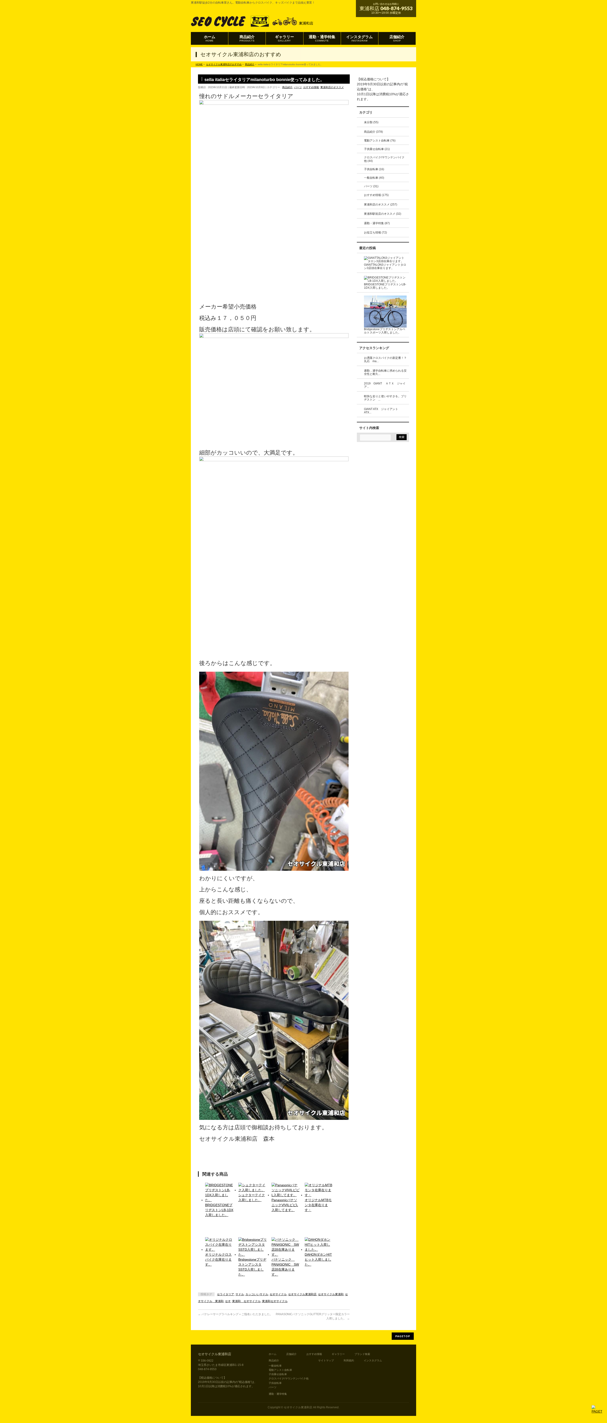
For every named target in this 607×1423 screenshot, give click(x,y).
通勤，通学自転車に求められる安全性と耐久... (385, 372)
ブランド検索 (362, 1354)
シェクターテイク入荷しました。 (251, 1197)
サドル (239, 1294)
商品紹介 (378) (373, 131)
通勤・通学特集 (278, 1393)
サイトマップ (326, 1360)
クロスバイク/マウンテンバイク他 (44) (384, 159)
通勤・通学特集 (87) (377, 223)
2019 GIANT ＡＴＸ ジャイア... (384, 385)
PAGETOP (402, 1336)
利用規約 (349, 1360)
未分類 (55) (371, 122)
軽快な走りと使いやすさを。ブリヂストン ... (385, 398)
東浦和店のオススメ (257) (380, 204)
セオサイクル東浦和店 (302, 1294)
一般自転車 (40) (374, 177)
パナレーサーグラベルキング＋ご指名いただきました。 (235, 1314)
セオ (228, 1301)
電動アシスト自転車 (280, 1369)
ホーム (272, 1354)
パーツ (298, 87)
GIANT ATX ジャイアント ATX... (382, 410)
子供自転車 (275, 1383)
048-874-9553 (396, 8)
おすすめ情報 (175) (376, 195)
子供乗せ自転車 (278, 1374)
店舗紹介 (291, 1354)
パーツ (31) (371, 186)
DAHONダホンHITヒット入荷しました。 (318, 1259)
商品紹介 (287, 87)
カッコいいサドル (256, 1294)
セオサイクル (278, 1294)
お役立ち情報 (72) (375, 232)
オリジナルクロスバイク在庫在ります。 (218, 1259)
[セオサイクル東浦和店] (256, 23)
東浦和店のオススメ (332, 87)
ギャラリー (338, 1354)
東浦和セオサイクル (275, 1301)
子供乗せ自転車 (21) (377, 149)
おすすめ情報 (311, 87)
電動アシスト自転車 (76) (379, 140)
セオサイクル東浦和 (331, 1294)
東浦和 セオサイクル (246, 1301)
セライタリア (225, 1294)
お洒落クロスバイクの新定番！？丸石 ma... (385, 359)
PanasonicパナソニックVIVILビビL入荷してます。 (284, 1205)
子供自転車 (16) (374, 169)
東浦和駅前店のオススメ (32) (382, 213)
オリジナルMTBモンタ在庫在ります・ (318, 1205)
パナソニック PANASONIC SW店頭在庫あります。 (285, 1267)
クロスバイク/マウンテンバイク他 (288, 1378)
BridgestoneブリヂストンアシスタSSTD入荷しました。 (252, 1267)
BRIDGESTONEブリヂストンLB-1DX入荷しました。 (219, 1210)
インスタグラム (373, 1360)
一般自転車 (275, 1365)
